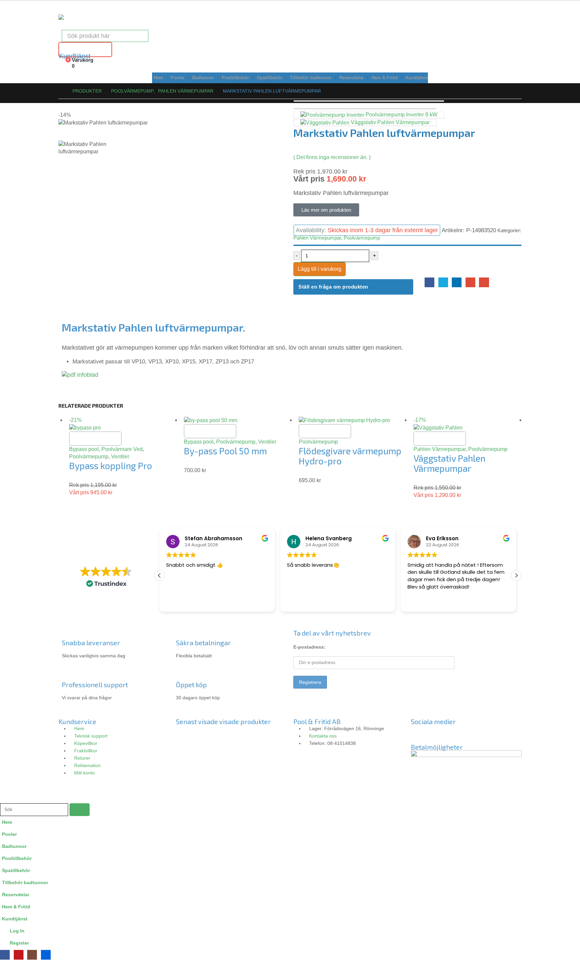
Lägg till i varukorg (319, 269)
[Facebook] (5, 955)
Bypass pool (84, 449)
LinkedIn (457, 282)
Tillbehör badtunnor (311, 77)
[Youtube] (455, 733)
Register (19, 943)
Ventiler (120, 456)
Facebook (429, 282)
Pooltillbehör (235, 77)
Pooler (178, 77)
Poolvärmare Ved (122, 449)
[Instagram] (437, 733)
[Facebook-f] (419, 733)
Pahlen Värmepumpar (317, 238)
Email (484, 282)
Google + (470, 282)
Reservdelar (351, 77)
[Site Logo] (75, 17)
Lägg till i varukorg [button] (95, 438)
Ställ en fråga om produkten (333, 287)
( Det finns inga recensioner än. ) (332, 157)
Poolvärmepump (362, 238)
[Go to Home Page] (60, 91)
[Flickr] (473, 733)
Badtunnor (203, 77)
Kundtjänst (416, 77)
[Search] (138, 36)
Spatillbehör (269, 77)
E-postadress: (309, 647)
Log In (17, 930)
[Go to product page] (238, 420)
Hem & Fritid (385, 77)
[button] (516, 575)
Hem (158, 77)
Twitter (443, 282)
